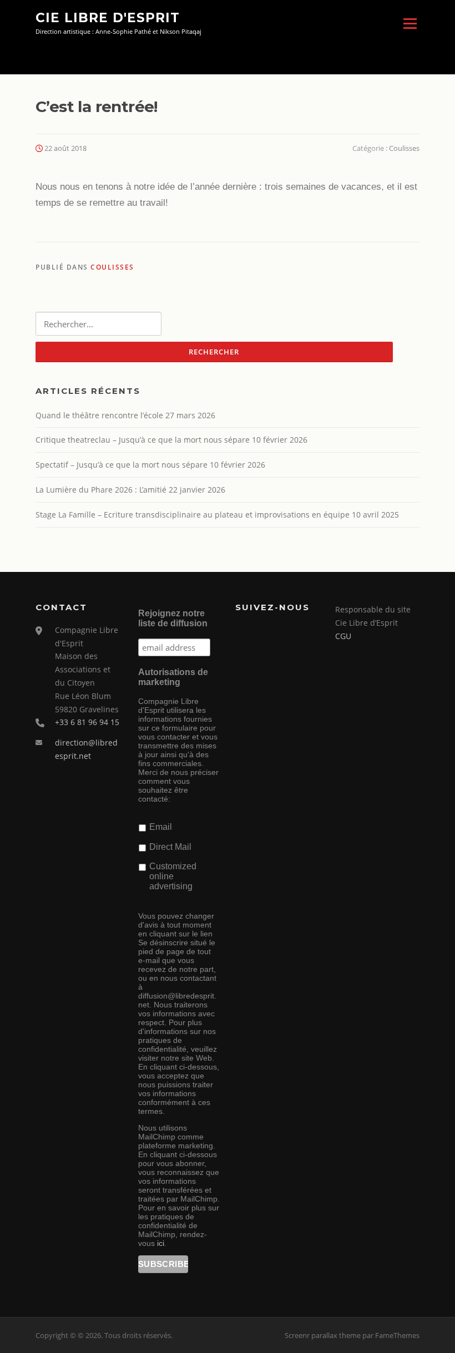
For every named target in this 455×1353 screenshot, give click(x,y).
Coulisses (404, 148)
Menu (409, 23)
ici (160, 1243)
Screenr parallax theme (323, 1335)
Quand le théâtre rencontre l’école (99, 415)
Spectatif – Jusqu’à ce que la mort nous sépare (122, 464)
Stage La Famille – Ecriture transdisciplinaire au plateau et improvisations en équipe (193, 514)
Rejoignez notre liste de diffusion (173, 618)
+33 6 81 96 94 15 (87, 722)
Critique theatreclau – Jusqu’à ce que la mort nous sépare (143, 439)
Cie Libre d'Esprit (108, 18)
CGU (343, 636)
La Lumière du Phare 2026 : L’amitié (101, 489)
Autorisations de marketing (173, 677)
